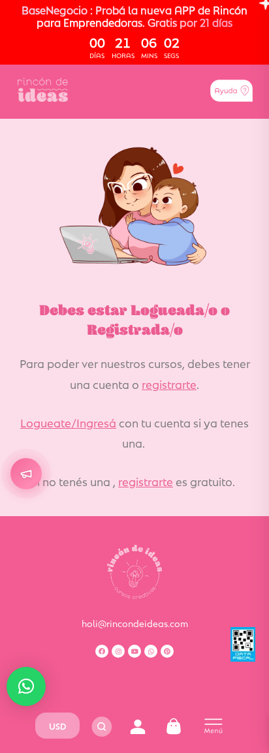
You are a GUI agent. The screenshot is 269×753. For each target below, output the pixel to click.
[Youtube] (134, 651)
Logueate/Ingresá (68, 422)
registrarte (169, 384)
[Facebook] (101, 651)
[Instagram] (118, 651)
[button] (26, 686)
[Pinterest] (167, 651)
